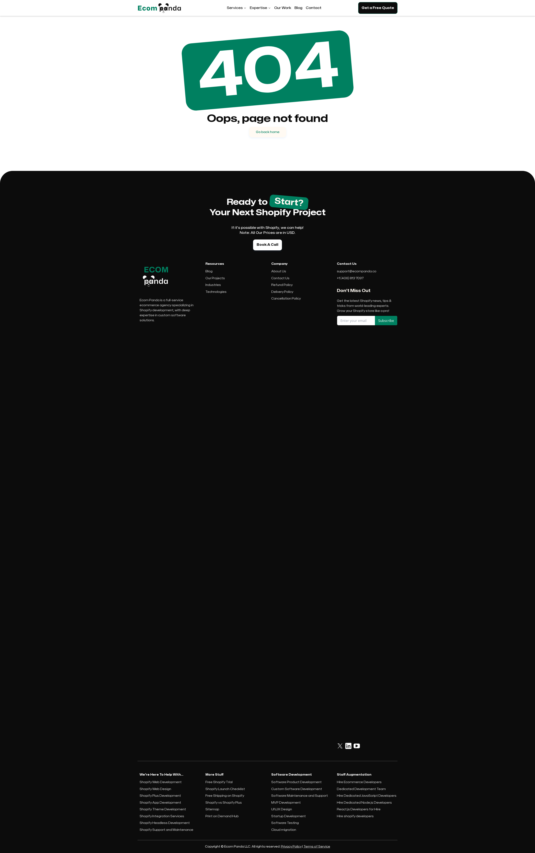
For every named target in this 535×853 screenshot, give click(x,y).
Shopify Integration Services (162, 816)
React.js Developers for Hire (359, 809)
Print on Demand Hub (222, 816)
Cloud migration (283, 830)
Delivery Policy (282, 292)
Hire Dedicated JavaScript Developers (366, 795)
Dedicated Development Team (361, 789)
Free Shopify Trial (219, 782)
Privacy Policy (291, 846)
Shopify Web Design (155, 789)
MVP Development (286, 802)
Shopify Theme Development (163, 809)
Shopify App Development (160, 802)
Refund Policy (282, 285)
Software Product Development (296, 782)
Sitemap (212, 809)
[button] (236, 7)
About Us (278, 271)
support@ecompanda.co (356, 271)
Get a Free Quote (378, 8)
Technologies (216, 292)
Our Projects (215, 278)
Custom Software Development (296, 789)
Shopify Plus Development (160, 795)
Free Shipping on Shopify (224, 795)
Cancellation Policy (286, 298)
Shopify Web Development (161, 782)
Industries (213, 285)
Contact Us (280, 278)
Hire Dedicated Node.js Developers (364, 802)
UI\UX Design (281, 809)
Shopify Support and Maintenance (166, 830)
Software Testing (285, 823)
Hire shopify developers (355, 816)
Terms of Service (316, 846)
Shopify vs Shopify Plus (223, 802)
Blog (209, 271)
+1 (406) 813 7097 (350, 278)
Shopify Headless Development (165, 823)
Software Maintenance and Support (299, 795)
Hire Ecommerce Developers (359, 782)
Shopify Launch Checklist (225, 789)
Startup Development (288, 816)
